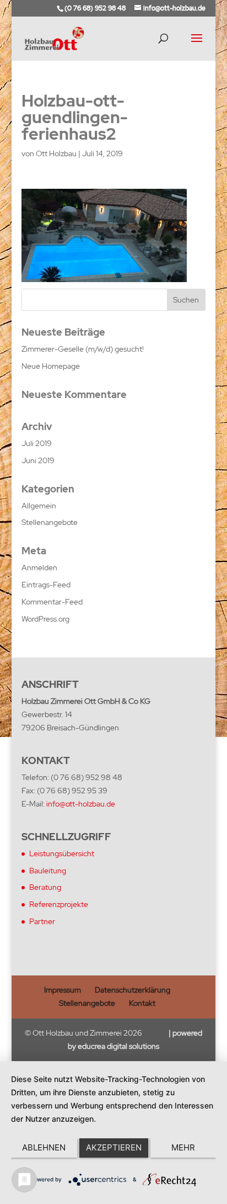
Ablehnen (44, 1147)
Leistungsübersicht (61, 853)
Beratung (45, 887)
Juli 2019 (36, 443)
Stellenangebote (49, 522)
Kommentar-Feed (52, 602)
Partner (42, 921)
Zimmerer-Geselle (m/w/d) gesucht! (82, 349)
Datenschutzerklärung (132, 990)
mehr (183, 1147)
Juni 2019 (38, 460)
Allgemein (38, 506)
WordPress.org (45, 619)
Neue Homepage (50, 366)
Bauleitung (47, 871)
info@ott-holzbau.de (80, 804)
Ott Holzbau (56, 153)
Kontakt (142, 1003)
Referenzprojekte (58, 904)
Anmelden (39, 567)
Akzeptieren (114, 1147)
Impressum (62, 990)
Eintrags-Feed (46, 585)
